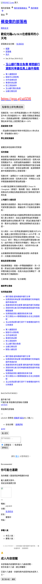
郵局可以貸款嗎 (12, 77)
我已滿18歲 (6, 579)
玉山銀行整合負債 (13, 88)
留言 (22, 418)
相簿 (7, 49)
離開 (13, 579)
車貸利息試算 (11, 83)
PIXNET (10, 546)
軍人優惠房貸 (11, 74)
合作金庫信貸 (11, 80)
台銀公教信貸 (11, 91)
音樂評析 (19, 425)
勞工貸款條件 (11, 86)
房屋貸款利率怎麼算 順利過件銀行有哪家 (23, 305)
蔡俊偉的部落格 (14, 21)
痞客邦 (17, 418)
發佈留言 (5, 448)
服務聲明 (25, 548)
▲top (3, 429)
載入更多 (5, 433)
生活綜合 (20, 44)
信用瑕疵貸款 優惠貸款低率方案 (19, 314)
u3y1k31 (4, 405)
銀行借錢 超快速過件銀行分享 (18, 297)
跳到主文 (4, 28)
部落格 (8, 52)
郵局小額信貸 (11, 349)
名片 (7, 54)
